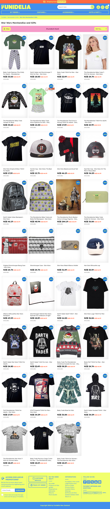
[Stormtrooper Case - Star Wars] (42, 245)
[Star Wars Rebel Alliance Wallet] (69, 245)
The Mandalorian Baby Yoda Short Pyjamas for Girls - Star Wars (39, 121)
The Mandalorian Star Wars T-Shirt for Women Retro (13, 459)
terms (14, 496)
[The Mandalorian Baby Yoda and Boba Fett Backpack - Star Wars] (42, 197)
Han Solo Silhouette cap (92, 265)
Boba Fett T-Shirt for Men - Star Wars (94, 363)
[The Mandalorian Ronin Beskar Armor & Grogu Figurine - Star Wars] (69, 197)
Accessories (68, 12)
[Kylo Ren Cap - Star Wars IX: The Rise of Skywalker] (95, 148)
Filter (8, 29)
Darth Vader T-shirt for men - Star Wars (41, 363)
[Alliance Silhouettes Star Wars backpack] (15, 293)
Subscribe (20, 490)
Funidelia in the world (72, 481)
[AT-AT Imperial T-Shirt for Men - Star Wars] (42, 390)
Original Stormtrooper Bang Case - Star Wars (14, 266)
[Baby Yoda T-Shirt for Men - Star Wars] (69, 52)
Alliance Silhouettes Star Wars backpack (13, 314)
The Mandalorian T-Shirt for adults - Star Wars (95, 121)
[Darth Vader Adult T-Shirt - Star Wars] (69, 293)
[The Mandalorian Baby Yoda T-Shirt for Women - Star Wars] (95, 52)
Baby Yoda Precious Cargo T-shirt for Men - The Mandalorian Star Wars (41, 459)
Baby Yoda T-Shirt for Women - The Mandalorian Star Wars (67, 459)
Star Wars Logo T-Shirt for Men (94, 314)
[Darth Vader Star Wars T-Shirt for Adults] (15, 341)
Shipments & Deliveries (53, 490)
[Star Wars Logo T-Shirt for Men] (95, 293)
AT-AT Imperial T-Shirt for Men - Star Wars (40, 411)
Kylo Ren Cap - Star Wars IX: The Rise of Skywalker (95, 170)
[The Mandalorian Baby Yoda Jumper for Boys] (15, 100)
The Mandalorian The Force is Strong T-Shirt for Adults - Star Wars (67, 121)
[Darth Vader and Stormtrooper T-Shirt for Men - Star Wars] (42, 52)
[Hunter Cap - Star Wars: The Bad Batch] (42, 148)
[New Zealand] (85, 482)
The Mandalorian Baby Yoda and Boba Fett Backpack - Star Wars (41, 218)
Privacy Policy (69, 487)
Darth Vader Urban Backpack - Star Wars (13, 218)
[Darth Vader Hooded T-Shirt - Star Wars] (95, 390)
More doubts (53, 495)
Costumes (41, 12)
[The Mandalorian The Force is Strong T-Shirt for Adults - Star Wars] (69, 100)
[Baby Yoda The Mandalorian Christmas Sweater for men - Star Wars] (69, 341)
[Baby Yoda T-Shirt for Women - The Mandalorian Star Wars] (69, 438)
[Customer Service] (102, 7)
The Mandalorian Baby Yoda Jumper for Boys (12, 121)
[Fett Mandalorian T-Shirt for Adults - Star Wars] (15, 390)
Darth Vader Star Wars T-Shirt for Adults (14, 363)
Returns (51, 493)
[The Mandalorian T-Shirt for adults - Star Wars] (95, 100)
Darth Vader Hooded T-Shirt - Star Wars (95, 411)
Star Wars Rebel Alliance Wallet (67, 265)
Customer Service (39, 479)
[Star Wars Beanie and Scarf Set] (69, 148)
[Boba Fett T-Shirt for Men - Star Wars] (95, 341)
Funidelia (3, 17)
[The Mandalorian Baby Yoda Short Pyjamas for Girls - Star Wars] (42, 100)
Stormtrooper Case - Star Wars (40, 265)
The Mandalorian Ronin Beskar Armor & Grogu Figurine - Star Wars (67, 218)
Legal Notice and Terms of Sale (70, 484)
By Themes (14, 12)
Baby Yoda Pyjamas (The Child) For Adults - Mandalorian (13, 73)
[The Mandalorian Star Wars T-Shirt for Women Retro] (15, 438)
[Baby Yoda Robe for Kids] (69, 390)
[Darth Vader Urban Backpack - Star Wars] (15, 197)
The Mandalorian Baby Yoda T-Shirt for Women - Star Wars (94, 73)
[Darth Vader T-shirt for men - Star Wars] (42, 341)
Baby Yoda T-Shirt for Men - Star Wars (67, 73)
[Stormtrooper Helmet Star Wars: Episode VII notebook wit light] (42, 293)
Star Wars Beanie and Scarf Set (67, 169)
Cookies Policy (70, 489)
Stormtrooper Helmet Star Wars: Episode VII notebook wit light (40, 314)
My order (52, 483)
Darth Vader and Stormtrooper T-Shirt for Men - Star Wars (41, 73)
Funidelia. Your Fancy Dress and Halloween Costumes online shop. (16, 7)
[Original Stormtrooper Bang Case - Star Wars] (15, 245)
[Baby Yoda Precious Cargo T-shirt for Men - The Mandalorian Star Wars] (42, 438)
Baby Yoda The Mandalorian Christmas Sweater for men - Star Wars (68, 363)
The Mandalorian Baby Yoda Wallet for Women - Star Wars (94, 218)
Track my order (39, 485)
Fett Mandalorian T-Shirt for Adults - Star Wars (12, 411)
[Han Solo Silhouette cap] (95, 245)
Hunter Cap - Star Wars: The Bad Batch (41, 170)
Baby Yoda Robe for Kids (65, 410)
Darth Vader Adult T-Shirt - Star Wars (67, 314)
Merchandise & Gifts (13, 17)
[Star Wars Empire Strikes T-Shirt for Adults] (15, 148)
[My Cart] (107, 7)
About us (68, 496)
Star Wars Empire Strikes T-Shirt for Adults (13, 170)
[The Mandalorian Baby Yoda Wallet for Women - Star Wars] (95, 197)
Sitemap (68, 491)
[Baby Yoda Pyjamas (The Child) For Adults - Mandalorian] (15, 52)
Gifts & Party (94, 12)
